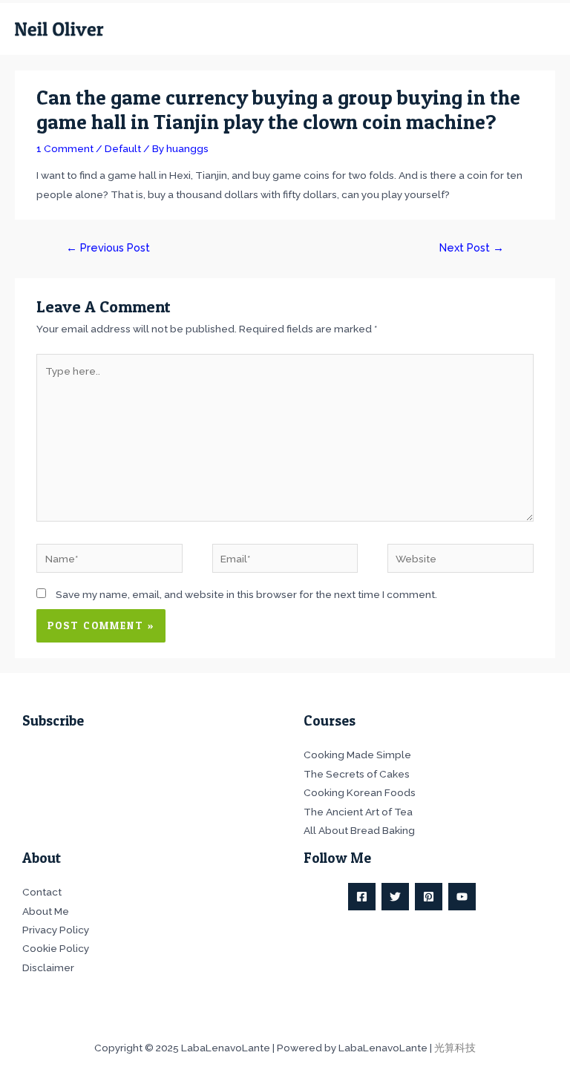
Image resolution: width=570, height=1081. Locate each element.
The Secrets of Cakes (357, 774)
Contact (42, 892)
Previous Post (108, 247)
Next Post (471, 247)
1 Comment (65, 148)
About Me (45, 911)
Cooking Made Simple (357, 754)
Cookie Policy (55, 948)
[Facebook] (362, 896)
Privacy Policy (55, 930)
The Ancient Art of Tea (358, 812)
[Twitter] (395, 896)
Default (123, 148)
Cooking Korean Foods (360, 792)
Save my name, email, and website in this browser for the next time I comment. (246, 594)
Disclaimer (48, 967)
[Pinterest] (428, 896)
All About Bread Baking (359, 830)
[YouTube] (462, 896)
